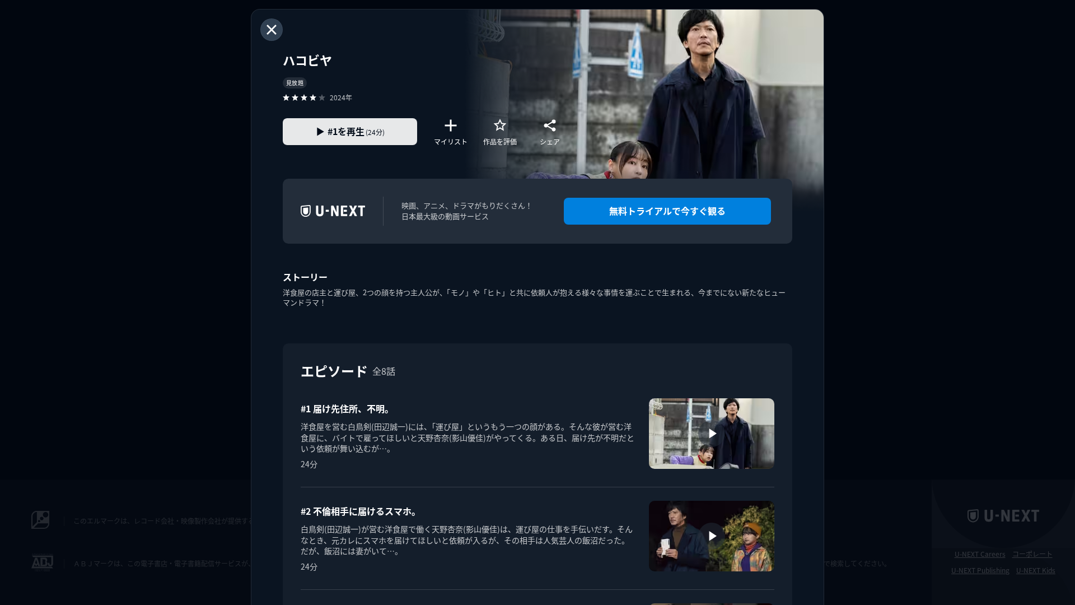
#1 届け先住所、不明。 (347, 408)
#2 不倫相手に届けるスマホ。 (360, 511)
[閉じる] (271, 29)
